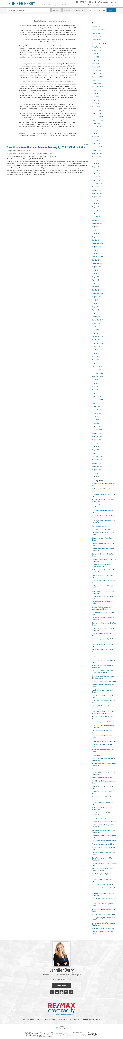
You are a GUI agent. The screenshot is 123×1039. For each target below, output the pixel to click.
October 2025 (96, 84)
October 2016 (96, 340)
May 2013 (95, 450)
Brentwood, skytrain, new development (100, 506)
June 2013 (95, 446)
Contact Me (68, 5)
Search (111, 10)
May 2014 (95, 423)
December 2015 (97, 373)
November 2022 (97, 187)
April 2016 (95, 360)
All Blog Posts (96, 26)
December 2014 (97, 400)
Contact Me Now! (61, 985)
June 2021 (95, 233)
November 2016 (97, 337)
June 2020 (95, 253)
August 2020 (96, 247)
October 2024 (96, 124)
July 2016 (95, 350)
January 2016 (96, 370)
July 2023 (95, 160)
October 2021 (96, 220)
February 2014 (97, 430)
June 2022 (95, 203)
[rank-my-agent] (71, 992)
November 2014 (97, 403)
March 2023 (96, 173)
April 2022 (95, 210)
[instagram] (66, 992)
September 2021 (97, 223)
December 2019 (97, 257)
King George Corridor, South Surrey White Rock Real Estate (104, 712)
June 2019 (95, 273)
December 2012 (97, 456)
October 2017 (96, 317)
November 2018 (97, 287)
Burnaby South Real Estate (101, 529)
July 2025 (95, 94)
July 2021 (95, 230)
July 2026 (95, 54)
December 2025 (97, 77)
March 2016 (96, 363)
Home (45, 5)
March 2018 (96, 313)
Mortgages (96, 755)
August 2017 (96, 323)
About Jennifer (78, 5)
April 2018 (95, 310)
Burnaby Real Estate (99, 526)
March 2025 (96, 107)
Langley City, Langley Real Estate (103, 722)
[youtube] (61, 992)
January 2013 (96, 453)
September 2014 (97, 410)
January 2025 (96, 114)
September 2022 (97, 193)
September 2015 (97, 377)
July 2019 (95, 270)
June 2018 (95, 303)
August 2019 (96, 267)
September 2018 (97, 293)
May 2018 (95, 307)
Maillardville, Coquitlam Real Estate (104, 741)
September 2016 (97, 343)
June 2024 (95, 134)
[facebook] (52, 992)
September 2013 (97, 436)
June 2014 (95, 420)
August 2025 (96, 90)
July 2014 (95, 416)
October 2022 (96, 190)
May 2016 (95, 357)
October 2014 (96, 406)
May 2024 (95, 137)
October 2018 (96, 290)
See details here (52, 156)
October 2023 (96, 150)
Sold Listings (96, 40)
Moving (94, 769)
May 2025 (95, 100)
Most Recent (96, 47)
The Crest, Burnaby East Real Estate (104, 885)
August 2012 (96, 470)
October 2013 (96, 433)
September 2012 (97, 466)
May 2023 (95, 167)
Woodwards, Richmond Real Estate (103, 928)
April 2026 (95, 64)
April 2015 (95, 390)
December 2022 (97, 183)
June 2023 (95, 163)
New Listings (96, 33)
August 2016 (96, 347)
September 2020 (97, 243)
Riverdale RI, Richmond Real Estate (103, 844)
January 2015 (96, 396)
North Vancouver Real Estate (102, 778)
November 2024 (97, 120)
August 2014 (96, 413)
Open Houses (96, 36)
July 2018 (95, 300)
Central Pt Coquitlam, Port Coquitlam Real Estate (101, 566)
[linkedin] (57, 992)
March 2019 (96, 283)
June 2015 (95, 383)
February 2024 (97, 147)
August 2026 (96, 50)
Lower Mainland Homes (100, 30)
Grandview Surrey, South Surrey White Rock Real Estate (103, 672)
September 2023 (97, 153)
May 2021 (95, 237)
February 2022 (97, 217)
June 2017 (95, 330)
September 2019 (97, 263)
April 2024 (95, 140)
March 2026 (96, 67)
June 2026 (95, 57)
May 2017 (95, 333)
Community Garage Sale (56, 5)
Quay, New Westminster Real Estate (104, 821)
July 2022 (95, 200)
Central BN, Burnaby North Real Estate (22, 152)
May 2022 (95, 207)
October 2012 (96, 463)
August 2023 (96, 157)
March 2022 (96, 213)
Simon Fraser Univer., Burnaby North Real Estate (102, 870)
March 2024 (96, 143)
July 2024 (95, 130)
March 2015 (96, 393)
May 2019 (95, 277)
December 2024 (97, 117)
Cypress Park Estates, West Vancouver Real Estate (101, 608)
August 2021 (96, 227)
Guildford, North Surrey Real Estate (104, 681)
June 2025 (95, 97)
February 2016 (97, 367)
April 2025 (95, 104)
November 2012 (97, 460)
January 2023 (96, 180)
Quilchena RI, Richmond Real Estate (104, 841)
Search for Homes (89, 5)
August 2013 (96, 440)
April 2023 (95, 170)
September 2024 (97, 127)
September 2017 (97, 320)
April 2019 (95, 280)
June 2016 (95, 353)
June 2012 (95, 476)
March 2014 (96, 426)
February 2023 (97, 177)
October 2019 (96, 260)
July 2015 (95, 380)
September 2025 (97, 87)
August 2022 (96, 197)
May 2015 (95, 387)
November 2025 (97, 80)
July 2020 (95, 250)
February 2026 (97, 70)
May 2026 (95, 60)
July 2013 (95, 443)
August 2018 (96, 297)
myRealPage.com (61, 1028)
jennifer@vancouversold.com (91, 1019)
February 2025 (97, 110)
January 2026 (96, 74)
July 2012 (95, 473)
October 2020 (96, 240)
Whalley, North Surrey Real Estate (103, 914)
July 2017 (95, 327)
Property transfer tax (99, 818)
